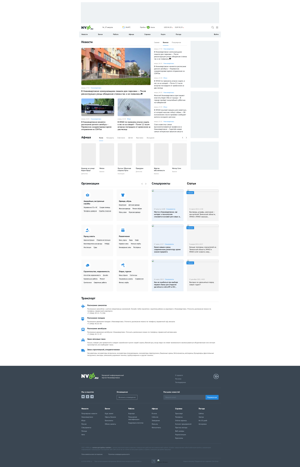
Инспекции (87, 247)
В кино (154, 413)
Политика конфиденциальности (119, 454)
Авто (83, 435)
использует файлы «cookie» (101, 447)
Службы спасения (105, 211)
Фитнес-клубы (124, 282)
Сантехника (88, 282)
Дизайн (105, 275)
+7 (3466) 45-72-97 (94, 334)
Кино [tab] (101, 138)
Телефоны (179, 417)
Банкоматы (109, 420)
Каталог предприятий (183, 424)
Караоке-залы (124, 244)
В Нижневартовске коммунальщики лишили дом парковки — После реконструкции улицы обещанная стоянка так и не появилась (113, 92)
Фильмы (155, 424)
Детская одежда (134, 205)
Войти (216, 34)
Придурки (139, 168)
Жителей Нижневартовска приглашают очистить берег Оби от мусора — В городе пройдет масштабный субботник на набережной (169, 99)
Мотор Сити (176, 168)
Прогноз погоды (181, 427)
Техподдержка (180, 382)
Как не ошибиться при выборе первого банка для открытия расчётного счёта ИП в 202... (166, 284)
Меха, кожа (123, 212)
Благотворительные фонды (93, 244)
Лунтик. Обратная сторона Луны (124, 169)
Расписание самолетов (97, 305)
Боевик (101, 172)
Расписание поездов (96, 318)
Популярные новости (89, 413)
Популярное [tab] (176, 42)
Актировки (203, 424)
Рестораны (137, 247)
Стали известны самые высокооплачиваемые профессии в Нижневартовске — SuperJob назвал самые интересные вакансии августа (168, 128)
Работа (115, 34)
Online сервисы (181, 420)
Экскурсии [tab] (150, 138)
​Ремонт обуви (137, 209)
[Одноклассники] (87, 396)
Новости (87, 42)
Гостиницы (133, 275)
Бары (131, 240)
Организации (90, 183)
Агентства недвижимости (92, 275)
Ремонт (102, 279)
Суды (95, 247)
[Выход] (217, 27)
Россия (83, 424)
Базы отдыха (123, 275)
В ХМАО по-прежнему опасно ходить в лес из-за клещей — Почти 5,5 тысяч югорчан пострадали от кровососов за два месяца (134, 125)
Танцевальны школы (126, 279)
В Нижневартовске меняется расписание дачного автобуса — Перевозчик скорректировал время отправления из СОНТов (96, 125)
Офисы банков (110, 417)
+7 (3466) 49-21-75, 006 (96, 313)
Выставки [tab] (139, 138)
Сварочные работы (100, 282)
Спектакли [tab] (121, 138)
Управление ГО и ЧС (90, 207)
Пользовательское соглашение (92, 454)
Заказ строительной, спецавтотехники (103, 349)
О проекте (179, 375)
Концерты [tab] (110, 138)
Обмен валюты (110, 424)
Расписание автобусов (96, 328)
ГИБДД (107, 244)
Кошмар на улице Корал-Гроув (87, 169)
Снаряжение (139, 279)
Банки (100, 34)
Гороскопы (179, 438)
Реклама (178, 379)
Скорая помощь (105, 207)
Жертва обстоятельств (159, 169)
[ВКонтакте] (83, 396)
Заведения (156, 420)
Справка (147, 34)
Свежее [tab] (156, 42)
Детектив (84, 174)
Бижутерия (122, 205)
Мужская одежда (134, 212)
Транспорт (88, 298)
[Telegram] (92, 396)
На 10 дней (203, 420)
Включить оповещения (127, 397)
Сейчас (201, 413)
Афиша (86, 137)
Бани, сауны (123, 240)
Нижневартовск (96, 88)
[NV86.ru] (87, 27)
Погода (178, 34)
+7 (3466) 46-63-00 (94, 324)
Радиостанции (180, 435)
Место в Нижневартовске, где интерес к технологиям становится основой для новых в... (167, 214)
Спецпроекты (161, 183)
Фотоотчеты (156, 427)
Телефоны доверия (90, 211)
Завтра (201, 417)
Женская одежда (124, 209)
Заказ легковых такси (96, 339)
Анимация (121, 174)
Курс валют (109, 413)
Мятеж (101, 168)
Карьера (131, 413)
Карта (163, 34)
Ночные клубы (136, 244)
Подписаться (212, 397)
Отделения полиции (103, 240)
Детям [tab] (130, 138)
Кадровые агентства (135, 423)
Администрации (89, 240)
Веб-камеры (179, 431)
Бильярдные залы (125, 247)
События (155, 417)
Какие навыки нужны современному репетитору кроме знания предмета (167, 249)
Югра (129, 119)
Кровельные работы (91, 279)
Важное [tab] (166, 42)
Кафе (137, 240)
